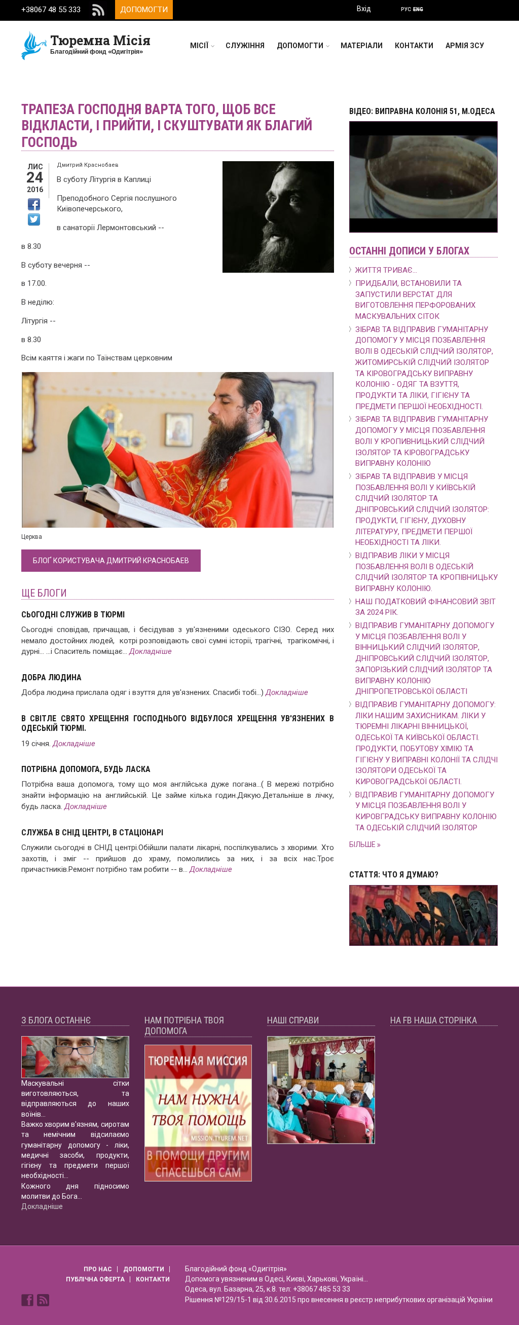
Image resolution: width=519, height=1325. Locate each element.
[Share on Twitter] (34, 219)
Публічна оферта (95, 1279)
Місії (199, 46)
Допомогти (144, 9)
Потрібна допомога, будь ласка (86, 769)
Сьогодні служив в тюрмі (73, 614)
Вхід (364, 9)
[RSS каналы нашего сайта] (43, 1300)
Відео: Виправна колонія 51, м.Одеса (422, 111)
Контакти (414, 46)
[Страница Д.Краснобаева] (28, 1300)
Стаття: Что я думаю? (393, 874)
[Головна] (34, 45)
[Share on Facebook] (34, 204)
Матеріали (362, 46)
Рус (406, 9)
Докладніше (150, 651)
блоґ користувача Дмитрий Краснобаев (111, 561)
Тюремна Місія (100, 40)
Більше (363, 844)
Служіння (245, 46)
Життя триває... (386, 270)
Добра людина (51, 677)
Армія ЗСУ (465, 46)
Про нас (98, 1269)
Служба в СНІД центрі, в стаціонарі (92, 832)
